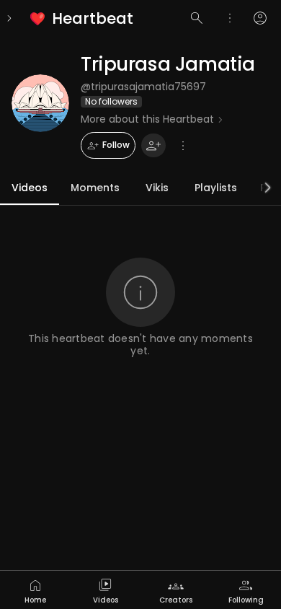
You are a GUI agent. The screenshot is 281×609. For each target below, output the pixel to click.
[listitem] (82, 18)
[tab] (35, 590)
